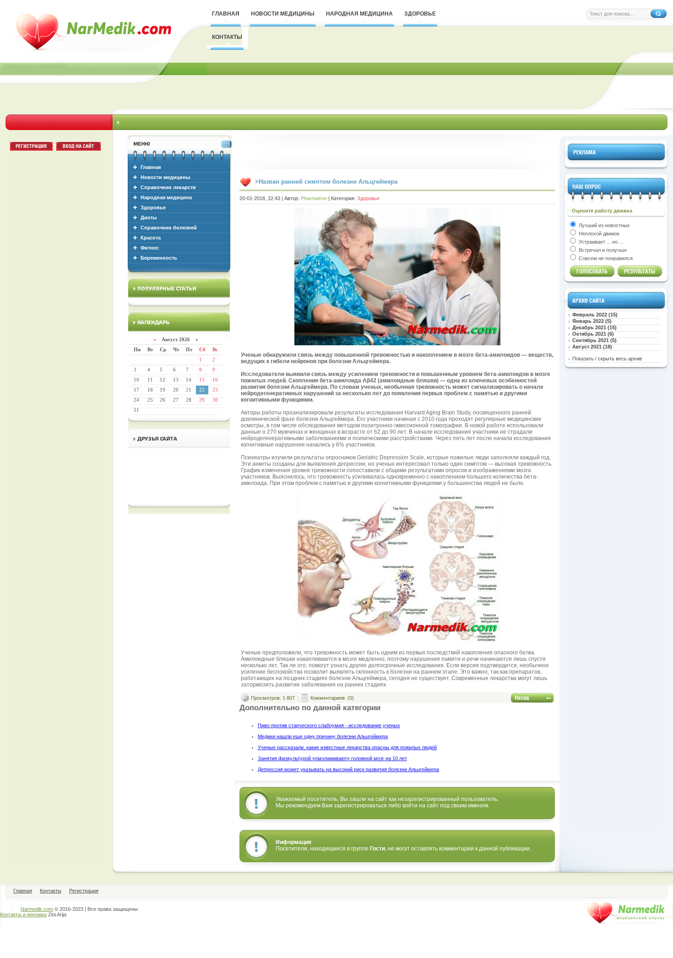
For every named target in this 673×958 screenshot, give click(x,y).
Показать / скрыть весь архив (607, 358)
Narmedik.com (37, 909)
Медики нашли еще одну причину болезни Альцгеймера (323, 736)
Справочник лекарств (168, 187)
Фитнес (150, 247)
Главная (151, 167)
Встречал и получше (602, 250)
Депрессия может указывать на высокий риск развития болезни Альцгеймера (348, 769)
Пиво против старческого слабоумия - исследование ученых (329, 725)
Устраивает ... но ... (600, 242)
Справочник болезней (169, 227)
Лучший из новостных (603, 225)
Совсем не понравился (605, 258)
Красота (151, 237)
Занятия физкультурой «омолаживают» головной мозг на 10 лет (332, 758)
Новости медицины (165, 177)
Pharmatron (314, 198)
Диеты (149, 217)
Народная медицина (166, 197)
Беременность (159, 258)
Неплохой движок (598, 233)
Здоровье (153, 207)
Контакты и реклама (23, 914)
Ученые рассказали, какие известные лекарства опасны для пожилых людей (347, 747)
